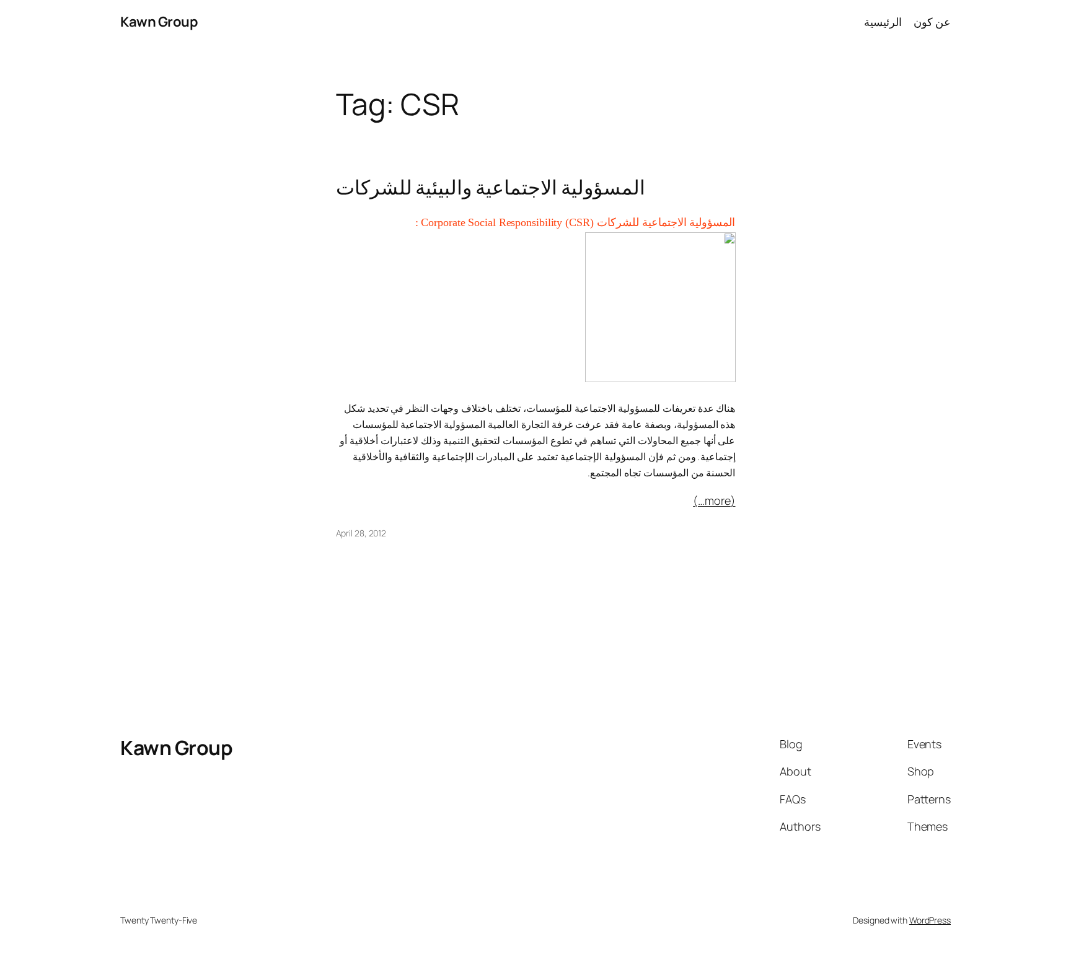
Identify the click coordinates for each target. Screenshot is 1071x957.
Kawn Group (159, 21)
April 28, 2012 (361, 533)
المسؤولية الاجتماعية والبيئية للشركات (491, 187)
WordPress (930, 920)
